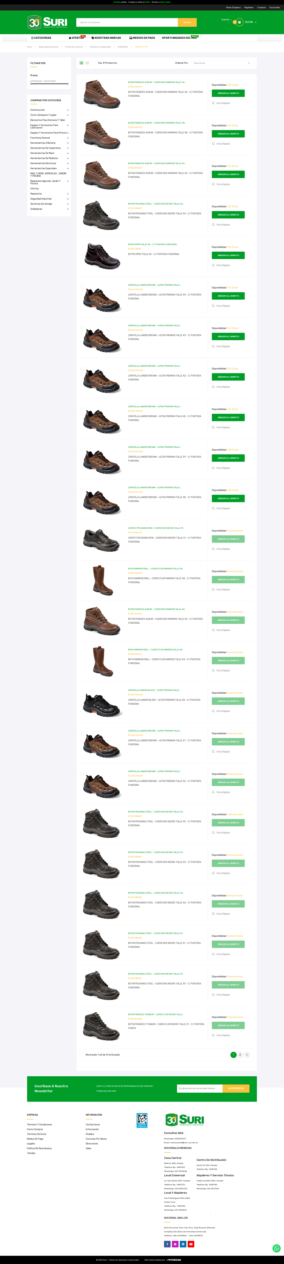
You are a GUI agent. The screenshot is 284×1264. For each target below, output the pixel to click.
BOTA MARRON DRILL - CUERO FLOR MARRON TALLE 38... (156, 568)
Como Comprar (35, 1129)
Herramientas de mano (42, 153)
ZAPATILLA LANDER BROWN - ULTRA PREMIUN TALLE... (154, 285)
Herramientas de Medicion (44, 158)
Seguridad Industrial (40, 198)
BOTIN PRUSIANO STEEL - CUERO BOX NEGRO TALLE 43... (156, 852)
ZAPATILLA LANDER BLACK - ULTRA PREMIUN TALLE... (154, 690)
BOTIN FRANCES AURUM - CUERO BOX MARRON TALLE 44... (157, 609)
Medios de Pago (35, 1139)
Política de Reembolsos (39, 1148)
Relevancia (222, 63)
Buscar (187, 22)
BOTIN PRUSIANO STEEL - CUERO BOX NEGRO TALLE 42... (156, 893)
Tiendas (31, 1153)
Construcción (37, 110)
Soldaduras (36, 209)
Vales (88, 1148)
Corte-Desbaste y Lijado (43, 115)
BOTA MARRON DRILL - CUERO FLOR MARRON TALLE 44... (156, 649)
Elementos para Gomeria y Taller (47, 120)
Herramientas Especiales (43, 168)
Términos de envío (36, 1134)
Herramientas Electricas (43, 163)
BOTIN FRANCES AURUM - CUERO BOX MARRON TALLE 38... (157, 123)
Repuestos (36, 193)
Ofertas (34, 188)
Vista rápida (223, 103)
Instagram (175, 1244)
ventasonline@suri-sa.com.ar (184, 1142)
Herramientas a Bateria (42, 143)
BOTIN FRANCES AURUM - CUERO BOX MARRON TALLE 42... (157, 163)
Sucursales (274, 7)
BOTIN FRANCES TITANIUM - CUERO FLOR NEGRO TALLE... (156, 1014)
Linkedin (183, 1244)
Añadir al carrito (228, 93)
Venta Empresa (233, 7)
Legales (31, 1143)
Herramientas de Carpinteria (45, 148)
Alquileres (249, 7)
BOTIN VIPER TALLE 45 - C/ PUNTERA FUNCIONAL (152, 244)
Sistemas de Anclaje (41, 204)
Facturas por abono (96, 1139)
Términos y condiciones (39, 1124)
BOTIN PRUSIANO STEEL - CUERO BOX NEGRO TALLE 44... (156, 204)
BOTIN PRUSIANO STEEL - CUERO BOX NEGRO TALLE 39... (156, 974)
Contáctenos (93, 1124)
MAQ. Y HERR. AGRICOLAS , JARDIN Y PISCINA (48, 174)
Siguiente (247, 1054)
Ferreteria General (40, 138)
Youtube (191, 1244)
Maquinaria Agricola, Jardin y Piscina (45, 182)
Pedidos (90, 1134)
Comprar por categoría (45, 100)
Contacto (261, 7)
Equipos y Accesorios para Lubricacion (44, 126)
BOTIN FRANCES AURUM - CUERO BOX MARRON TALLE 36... (157, 82)
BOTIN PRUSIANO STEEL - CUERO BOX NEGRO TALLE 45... (156, 811)
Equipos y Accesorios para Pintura (48, 132)
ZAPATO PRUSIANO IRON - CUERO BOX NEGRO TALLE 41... (156, 528)
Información (92, 1129)
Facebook (167, 1244)
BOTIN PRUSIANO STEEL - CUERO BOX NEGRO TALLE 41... (156, 933)
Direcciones (92, 1143)
